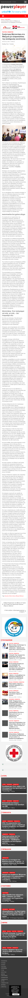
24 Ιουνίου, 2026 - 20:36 (14, 740)
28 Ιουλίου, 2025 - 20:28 (7, 41)
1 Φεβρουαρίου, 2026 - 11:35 (8, 864)
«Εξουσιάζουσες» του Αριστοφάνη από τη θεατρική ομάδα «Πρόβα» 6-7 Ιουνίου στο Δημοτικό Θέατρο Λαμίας (14, 913)
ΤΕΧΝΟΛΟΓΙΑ (6, 812)
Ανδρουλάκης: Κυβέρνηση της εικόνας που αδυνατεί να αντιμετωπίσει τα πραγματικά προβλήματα (17, 736)
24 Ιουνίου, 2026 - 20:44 (14, 718)
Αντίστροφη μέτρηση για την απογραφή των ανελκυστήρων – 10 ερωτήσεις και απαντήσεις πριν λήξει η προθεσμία (17, 666)
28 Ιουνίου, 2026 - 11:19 (14, 651)
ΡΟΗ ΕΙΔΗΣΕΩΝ (7, 640)
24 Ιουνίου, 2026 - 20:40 (14, 730)
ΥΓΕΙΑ (2, 970)
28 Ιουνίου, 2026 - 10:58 (14, 679)
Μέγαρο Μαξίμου (20, 596)
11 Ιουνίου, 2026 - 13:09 (7, 954)
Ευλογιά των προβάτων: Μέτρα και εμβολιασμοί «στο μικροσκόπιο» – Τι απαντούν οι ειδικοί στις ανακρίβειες (14, 877)
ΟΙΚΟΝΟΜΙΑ (11, 699)
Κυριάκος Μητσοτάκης (10, 596)
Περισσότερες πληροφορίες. (15, 992)
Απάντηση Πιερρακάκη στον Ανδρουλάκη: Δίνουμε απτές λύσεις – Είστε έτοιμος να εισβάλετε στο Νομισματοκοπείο (17, 725)
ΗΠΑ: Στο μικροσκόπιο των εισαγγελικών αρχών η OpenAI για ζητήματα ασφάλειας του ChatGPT (13, 824)
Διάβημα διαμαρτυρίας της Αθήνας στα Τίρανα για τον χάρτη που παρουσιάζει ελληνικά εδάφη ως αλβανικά (15, 604)
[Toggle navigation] (3, 16)
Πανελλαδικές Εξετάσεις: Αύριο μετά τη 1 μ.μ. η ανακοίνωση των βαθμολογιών (16, 714)
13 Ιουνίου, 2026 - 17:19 (7, 828)
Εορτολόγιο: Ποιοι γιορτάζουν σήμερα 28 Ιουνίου (15, 694)
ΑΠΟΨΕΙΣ (3, 985)
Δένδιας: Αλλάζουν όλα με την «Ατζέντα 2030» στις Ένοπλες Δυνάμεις (12, 951)
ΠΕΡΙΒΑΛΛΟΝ (6, 849)
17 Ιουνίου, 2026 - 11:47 (7, 791)
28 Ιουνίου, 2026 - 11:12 (14, 659)
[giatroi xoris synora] (14, 26)
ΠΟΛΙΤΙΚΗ (4, 32)
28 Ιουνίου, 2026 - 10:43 (14, 697)
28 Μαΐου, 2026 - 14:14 (7, 918)
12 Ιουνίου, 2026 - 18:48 (7, 844)
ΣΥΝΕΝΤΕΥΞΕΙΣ (4, 983)
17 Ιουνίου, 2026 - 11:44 (7, 807)
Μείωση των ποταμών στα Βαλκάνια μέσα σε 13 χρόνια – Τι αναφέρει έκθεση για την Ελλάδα (13, 861)
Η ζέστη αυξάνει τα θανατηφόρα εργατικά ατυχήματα (14, 611)
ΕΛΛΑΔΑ (11, 662)
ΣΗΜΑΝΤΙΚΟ (10, 32)
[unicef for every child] (14, 10)
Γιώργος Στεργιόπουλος (18, 918)
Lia (14, 41)
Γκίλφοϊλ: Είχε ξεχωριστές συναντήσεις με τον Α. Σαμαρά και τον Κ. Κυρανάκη (17, 656)
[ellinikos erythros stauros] (14, 745)
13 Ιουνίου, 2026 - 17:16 (7, 938)
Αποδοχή (16, 994)
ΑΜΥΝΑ (4, 923)
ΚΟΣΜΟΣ (4, 821)
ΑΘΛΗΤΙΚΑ (3, 972)
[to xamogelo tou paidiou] (14, 618)
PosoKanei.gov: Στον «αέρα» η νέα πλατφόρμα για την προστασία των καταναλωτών (14, 788)
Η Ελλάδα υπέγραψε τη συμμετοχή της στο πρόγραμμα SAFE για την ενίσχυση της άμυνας (13, 934)
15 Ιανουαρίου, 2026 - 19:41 (8, 881)
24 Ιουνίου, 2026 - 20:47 (14, 708)
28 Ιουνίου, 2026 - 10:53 (14, 688)
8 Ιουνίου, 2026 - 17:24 (7, 901)
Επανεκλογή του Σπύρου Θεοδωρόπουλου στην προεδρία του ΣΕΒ (13, 804)
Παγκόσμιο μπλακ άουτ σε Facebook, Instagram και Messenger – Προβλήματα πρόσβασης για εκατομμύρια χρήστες (11, 839)
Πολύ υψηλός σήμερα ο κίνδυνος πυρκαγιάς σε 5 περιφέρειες (16, 685)
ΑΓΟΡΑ (4, 776)
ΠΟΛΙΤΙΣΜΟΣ (6, 886)
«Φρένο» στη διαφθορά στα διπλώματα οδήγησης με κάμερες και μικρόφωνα (17, 676)
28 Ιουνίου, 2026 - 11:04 (14, 671)
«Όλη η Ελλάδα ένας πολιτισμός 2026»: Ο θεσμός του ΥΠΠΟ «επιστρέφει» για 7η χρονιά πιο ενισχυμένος (12, 897)
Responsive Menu (25, 2)
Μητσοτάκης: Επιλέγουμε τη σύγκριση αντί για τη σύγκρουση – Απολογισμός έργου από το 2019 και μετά (17, 647)
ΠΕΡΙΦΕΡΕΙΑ (15, 682)
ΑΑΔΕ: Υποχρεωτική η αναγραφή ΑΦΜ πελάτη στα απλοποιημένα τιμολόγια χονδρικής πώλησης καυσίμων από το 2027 (17, 703)
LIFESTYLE (3, 986)
